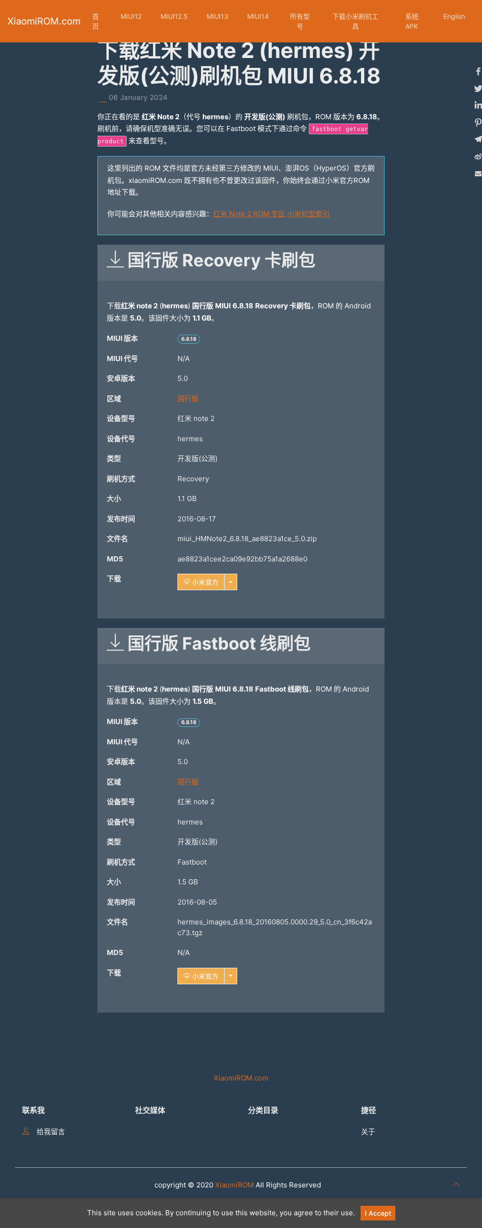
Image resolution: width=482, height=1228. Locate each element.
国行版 (188, 398)
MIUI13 (217, 16)
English (454, 16)
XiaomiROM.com (44, 21)
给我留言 (51, 1131)
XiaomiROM (234, 1184)
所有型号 (300, 21)
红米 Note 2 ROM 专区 (249, 213)
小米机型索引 (308, 213)
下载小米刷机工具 (355, 21)
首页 (95, 21)
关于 (368, 1131)
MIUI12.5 (174, 16)
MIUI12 (131, 16)
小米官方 (204, 582)
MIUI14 (258, 16)
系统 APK (411, 21)
